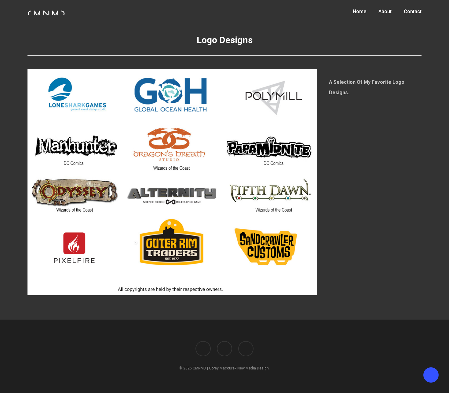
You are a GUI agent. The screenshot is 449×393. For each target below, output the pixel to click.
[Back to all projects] (31, 42)
